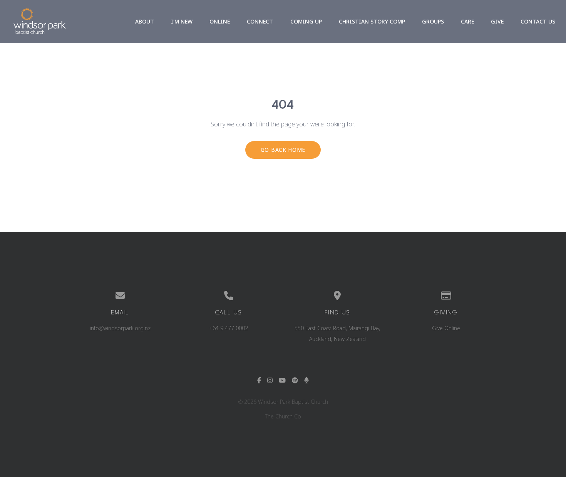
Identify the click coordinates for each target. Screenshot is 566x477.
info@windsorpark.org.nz (120, 328)
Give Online (446, 328)
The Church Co (283, 416)
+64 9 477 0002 (228, 328)
